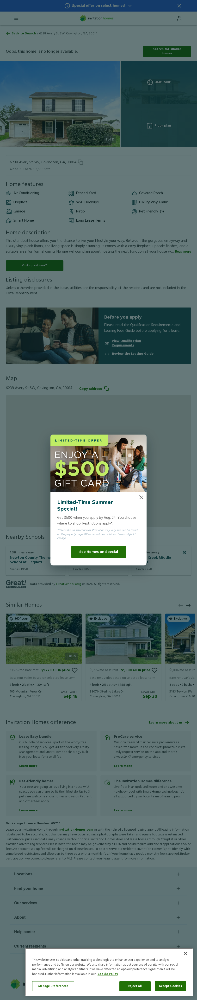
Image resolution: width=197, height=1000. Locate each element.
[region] (109, 972)
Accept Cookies (170, 986)
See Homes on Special (98, 552)
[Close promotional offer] (141, 497)
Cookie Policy (108, 974)
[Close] (185, 953)
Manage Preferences (53, 986)
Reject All (135, 986)
